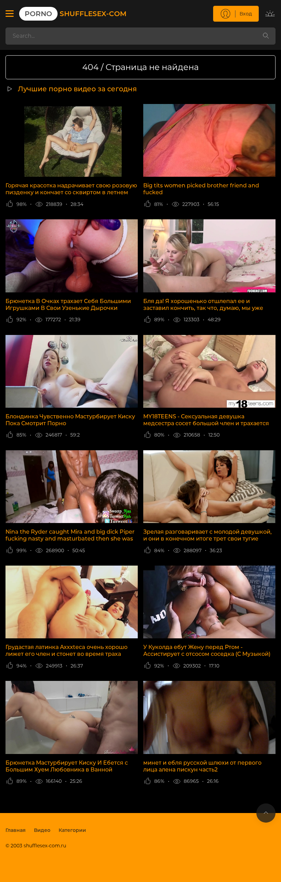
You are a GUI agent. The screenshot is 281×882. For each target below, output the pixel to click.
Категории (72, 830)
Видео (42, 830)
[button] (9, 13)
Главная (15, 830)
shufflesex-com (75, 14)
